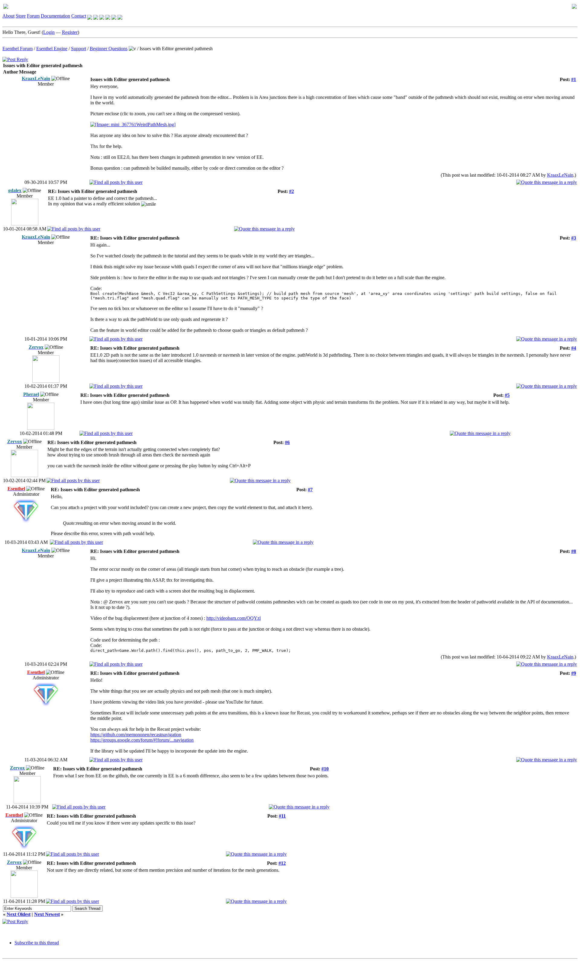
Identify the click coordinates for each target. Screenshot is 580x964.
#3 (573, 237)
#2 (291, 191)
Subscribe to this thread (36, 942)
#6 (287, 442)
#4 (573, 348)
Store (21, 15)
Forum (33, 15)
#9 (573, 673)
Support (78, 48)
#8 (573, 551)
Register (70, 32)
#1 (573, 79)
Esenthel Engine (51, 48)
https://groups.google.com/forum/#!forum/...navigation (142, 740)
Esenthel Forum (17, 48)
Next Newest (47, 914)
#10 (325, 768)
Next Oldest (19, 914)
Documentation (55, 15)
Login (49, 32)
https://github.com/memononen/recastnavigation (135, 734)
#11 (282, 816)
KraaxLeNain (560, 175)
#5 (507, 395)
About (8, 15)
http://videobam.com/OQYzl (233, 618)
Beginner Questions (108, 48)
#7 (310, 489)
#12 (282, 863)
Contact (78, 15)
